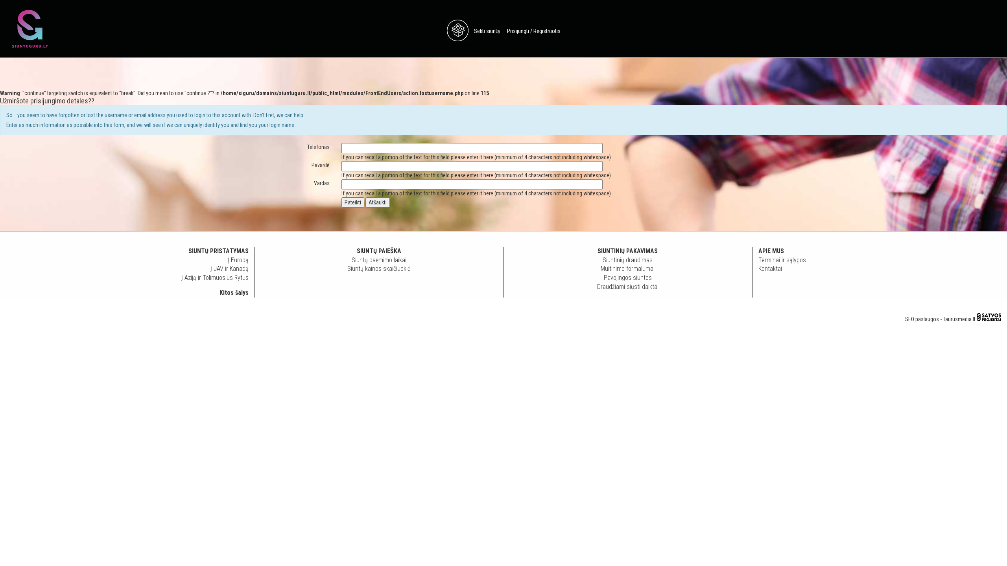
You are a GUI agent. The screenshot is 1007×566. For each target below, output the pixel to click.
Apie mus (771, 251)
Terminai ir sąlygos (782, 260)
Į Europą (238, 260)
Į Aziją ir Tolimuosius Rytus (215, 277)
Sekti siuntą (487, 31)
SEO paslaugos (922, 319)
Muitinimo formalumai (628, 268)
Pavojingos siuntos (628, 277)
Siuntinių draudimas (628, 260)
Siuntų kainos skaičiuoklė (378, 268)
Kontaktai (770, 268)
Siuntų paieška (379, 251)
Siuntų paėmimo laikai (379, 260)
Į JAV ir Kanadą (229, 268)
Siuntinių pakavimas (628, 251)
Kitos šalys (234, 292)
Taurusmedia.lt (959, 319)
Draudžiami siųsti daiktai (627, 286)
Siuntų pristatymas (218, 251)
